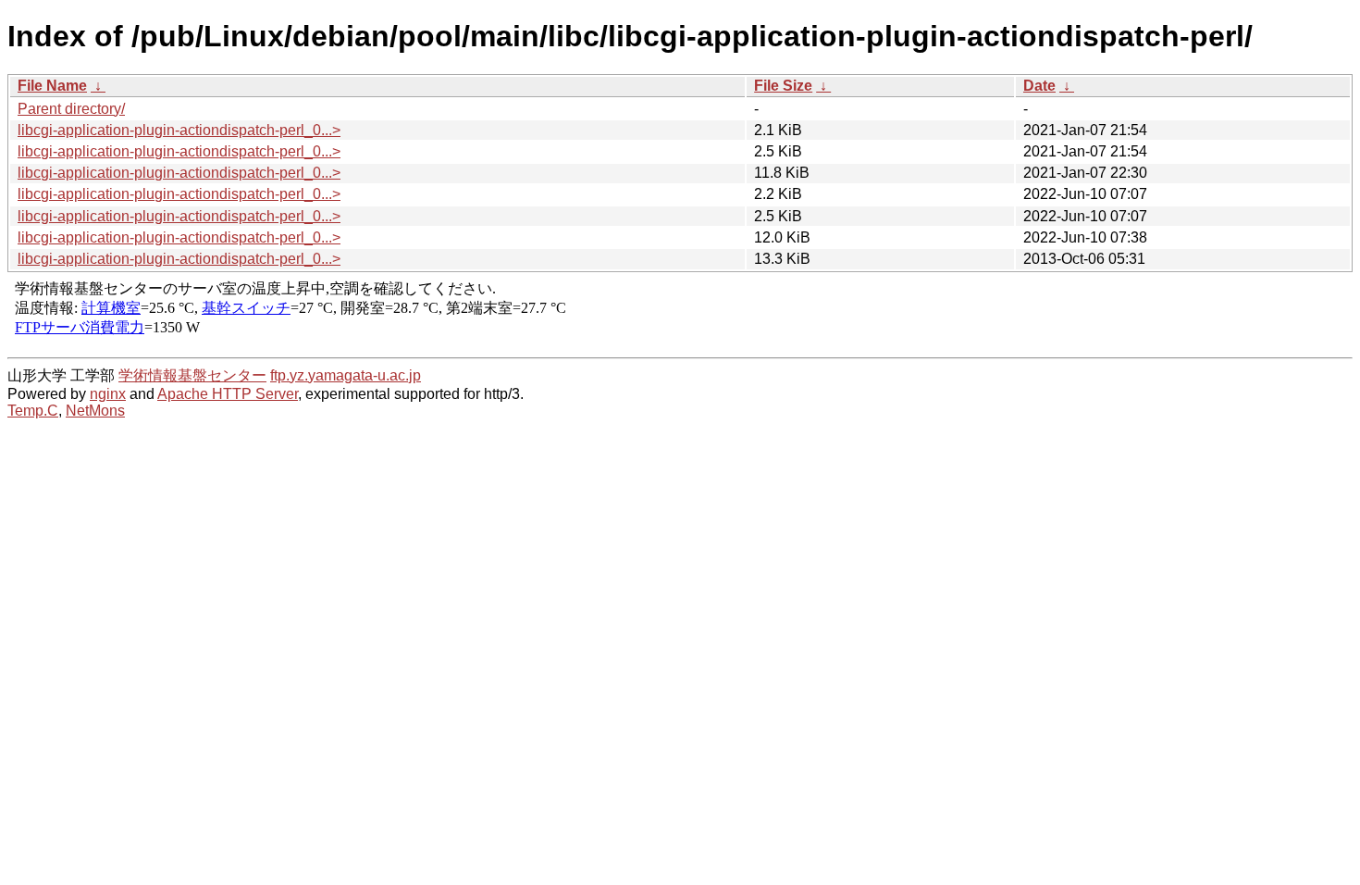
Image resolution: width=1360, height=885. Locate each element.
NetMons (95, 410)
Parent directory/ (71, 109)
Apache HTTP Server (227, 394)
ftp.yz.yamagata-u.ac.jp (345, 375)
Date (1039, 85)
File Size (783, 85)
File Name (52, 85)
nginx (108, 394)
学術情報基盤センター (192, 375)
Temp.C (32, 410)
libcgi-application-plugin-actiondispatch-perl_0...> (179, 130)
